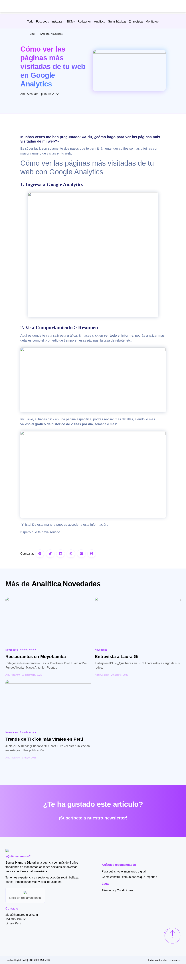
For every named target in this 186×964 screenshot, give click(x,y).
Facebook (42, 21)
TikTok (71, 21)
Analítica (99, 21)
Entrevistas (136, 21)
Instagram (57, 21)
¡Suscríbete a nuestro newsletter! (93, 817)
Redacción (85, 21)
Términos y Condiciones (117, 890)
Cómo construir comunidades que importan (129, 876)
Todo (30, 21)
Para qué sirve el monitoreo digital (124, 871)
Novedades (57, 34)
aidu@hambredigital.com (21, 914)
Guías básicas (117, 21)
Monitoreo (152, 21)
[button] (40, 553)
